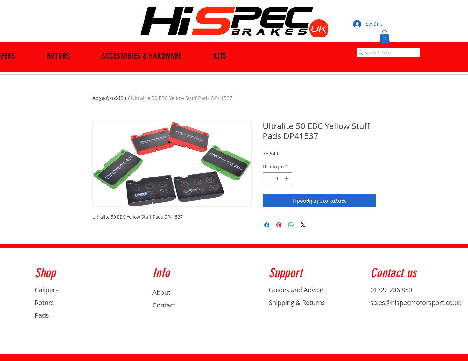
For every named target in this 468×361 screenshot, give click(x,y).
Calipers (47, 289)
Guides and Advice (296, 289)
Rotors (44, 302)
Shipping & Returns (297, 302)
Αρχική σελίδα (109, 98)
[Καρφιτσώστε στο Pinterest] (279, 225)
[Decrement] (268, 178)
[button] (384, 36)
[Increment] (287, 178)
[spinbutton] (277, 178)
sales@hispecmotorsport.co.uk (416, 302)
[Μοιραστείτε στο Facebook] (267, 225)
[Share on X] (303, 225)
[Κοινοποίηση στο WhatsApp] (291, 225)
